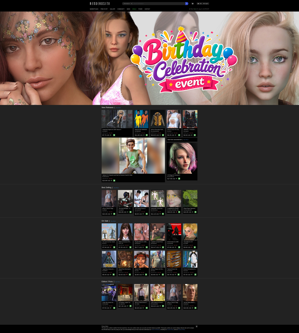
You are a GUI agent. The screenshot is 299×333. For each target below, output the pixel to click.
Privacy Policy (181, 329)
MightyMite (138, 131)
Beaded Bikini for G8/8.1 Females (143, 241)
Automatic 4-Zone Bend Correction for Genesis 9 (163, 208)
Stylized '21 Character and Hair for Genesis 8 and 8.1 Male (117, 175)
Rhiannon (138, 243)
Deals (134, 9)
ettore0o (186, 304)
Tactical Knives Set (172, 269)
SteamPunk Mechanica (125, 269)
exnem (186, 270)
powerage (171, 243)
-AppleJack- (122, 304)
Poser (140, 9)
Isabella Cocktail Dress (157, 241)
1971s (105, 243)
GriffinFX (105, 131)
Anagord (187, 131)
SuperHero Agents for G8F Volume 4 (111, 129)
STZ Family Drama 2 (140, 208)
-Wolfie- (186, 243)
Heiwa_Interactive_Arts (174, 210)
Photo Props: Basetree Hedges (191, 208)
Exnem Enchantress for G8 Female (193, 269)
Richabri (170, 270)
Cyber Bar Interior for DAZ (109, 302)
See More (118, 107)
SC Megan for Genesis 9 (173, 175)
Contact (147, 9)
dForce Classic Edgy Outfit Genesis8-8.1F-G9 (114, 208)
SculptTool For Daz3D (173, 208)
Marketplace (94, 9)
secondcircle (171, 176)
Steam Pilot (138, 269)
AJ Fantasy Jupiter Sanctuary (126, 302)
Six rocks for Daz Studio (108, 241)
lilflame (105, 210)
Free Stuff (104, 9)
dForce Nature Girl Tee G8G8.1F (159, 269)
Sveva (170, 131)
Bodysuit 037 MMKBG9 (141, 129)
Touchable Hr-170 (188, 241)
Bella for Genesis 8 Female (125, 241)
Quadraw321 (155, 304)
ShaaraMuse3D (188, 210)
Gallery (112, 9)
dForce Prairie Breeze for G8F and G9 (144, 302)
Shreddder (106, 304)
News (128, 9)
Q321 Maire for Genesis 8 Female (159, 302)
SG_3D (121, 243)
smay (137, 270)
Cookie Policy (170, 329)
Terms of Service (156, 329)
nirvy (121, 270)
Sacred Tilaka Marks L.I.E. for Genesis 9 (194, 302)
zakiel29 (122, 210)
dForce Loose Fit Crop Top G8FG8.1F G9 (178, 129)
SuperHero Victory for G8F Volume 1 (111, 269)
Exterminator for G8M (172, 241)
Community (120, 9)
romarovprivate (155, 131)
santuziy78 (138, 210)
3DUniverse (106, 176)
